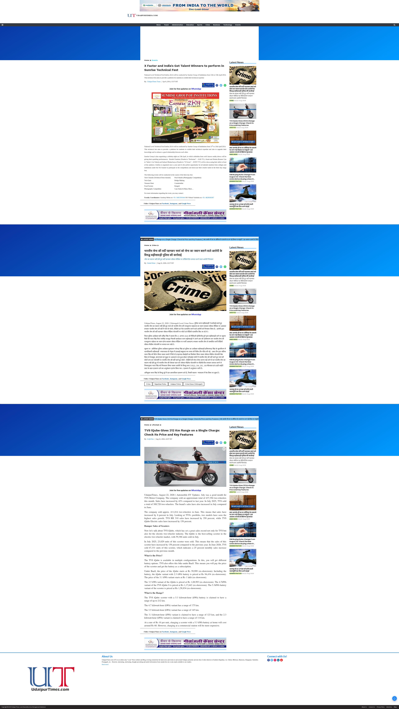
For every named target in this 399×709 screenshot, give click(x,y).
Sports (199, 25)
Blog (395, 707)
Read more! (105, 664)
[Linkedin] (278, 660)
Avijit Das (150, 439)
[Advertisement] (199, 40)
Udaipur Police (175, 384)
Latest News (236, 62)
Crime (208, 25)
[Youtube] (281, 660)
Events (238, 25)
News (158, 25)
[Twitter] (271, 660)
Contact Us (372, 707)
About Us (107, 656)
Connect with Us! (277, 656)
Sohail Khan (151, 263)
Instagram (173, 203)
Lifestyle (155, 425)
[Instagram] (275, 660)
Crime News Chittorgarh (194, 384)
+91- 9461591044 (179, 197)
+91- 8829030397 (208, 197)
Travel (166, 25)
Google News (186, 203)
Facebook (165, 203)
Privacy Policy (380, 707)
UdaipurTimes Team (154, 81)
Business (216, 25)
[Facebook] (268, 660)
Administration (177, 25)
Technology (227, 25)
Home (146, 60)
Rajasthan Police (160, 384)
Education (190, 25)
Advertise (389, 707)
